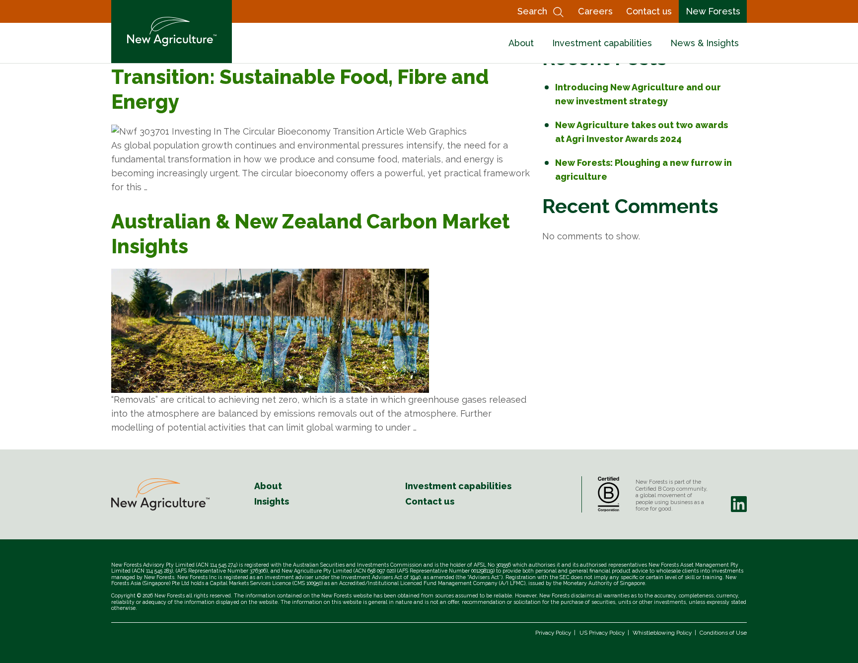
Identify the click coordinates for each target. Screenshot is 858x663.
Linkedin (739, 504)
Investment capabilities (602, 43)
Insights (271, 501)
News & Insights (704, 43)
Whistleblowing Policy (662, 632)
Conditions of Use (723, 632)
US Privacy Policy (602, 632)
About (521, 43)
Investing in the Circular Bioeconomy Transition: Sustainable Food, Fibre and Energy (300, 76)
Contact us (649, 11)
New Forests (713, 11)
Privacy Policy (553, 632)
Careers (595, 11)
